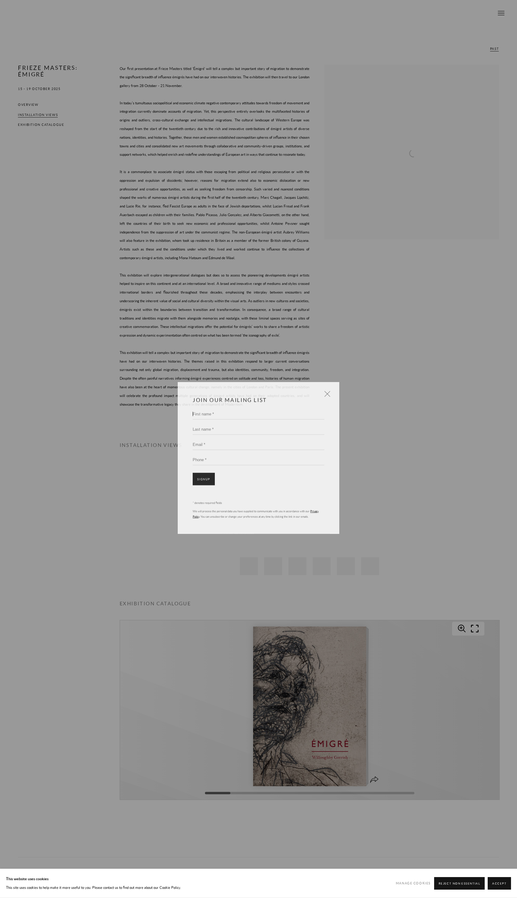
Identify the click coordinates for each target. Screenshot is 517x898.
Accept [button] (499, 883)
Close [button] (325, 386)
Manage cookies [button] (413, 883)
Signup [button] (203, 470)
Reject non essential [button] (459, 883)
